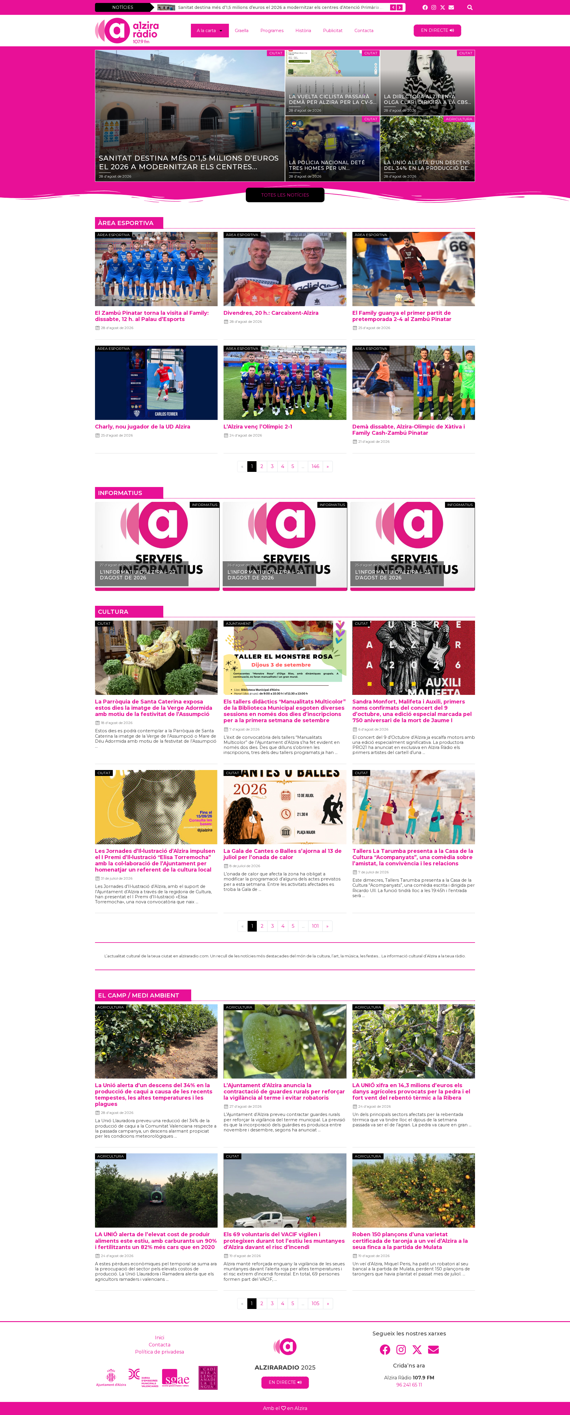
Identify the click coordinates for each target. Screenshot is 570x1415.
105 (315, 1303)
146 (315, 466)
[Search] (470, 7)
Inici (159, 1337)
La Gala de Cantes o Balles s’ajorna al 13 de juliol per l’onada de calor (283, 854)
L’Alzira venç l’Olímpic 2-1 (258, 426)
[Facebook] (425, 7)
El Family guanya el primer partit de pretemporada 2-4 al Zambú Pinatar (402, 316)
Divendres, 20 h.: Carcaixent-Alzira (271, 313)
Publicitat (333, 30)
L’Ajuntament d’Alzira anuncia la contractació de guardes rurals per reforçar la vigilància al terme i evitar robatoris (284, 1091)
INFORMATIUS (120, 493)
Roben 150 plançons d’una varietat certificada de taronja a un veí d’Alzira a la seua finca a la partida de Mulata (410, 1240)
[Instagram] (434, 7)
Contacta (363, 30)
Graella (241, 30)
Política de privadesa (159, 1352)
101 (315, 926)
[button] (102, 546)
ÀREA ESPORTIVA (125, 223)
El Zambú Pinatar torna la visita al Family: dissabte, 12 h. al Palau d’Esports (152, 316)
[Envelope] (451, 7)
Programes (272, 30)
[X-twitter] (442, 7)
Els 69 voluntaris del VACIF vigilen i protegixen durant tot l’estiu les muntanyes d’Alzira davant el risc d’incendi (284, 1240)
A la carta (206, 30)
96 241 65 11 (409, 1385)
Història (303, 30)
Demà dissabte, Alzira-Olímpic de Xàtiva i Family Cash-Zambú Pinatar (408, 429)
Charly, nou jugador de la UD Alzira (142, 426)
